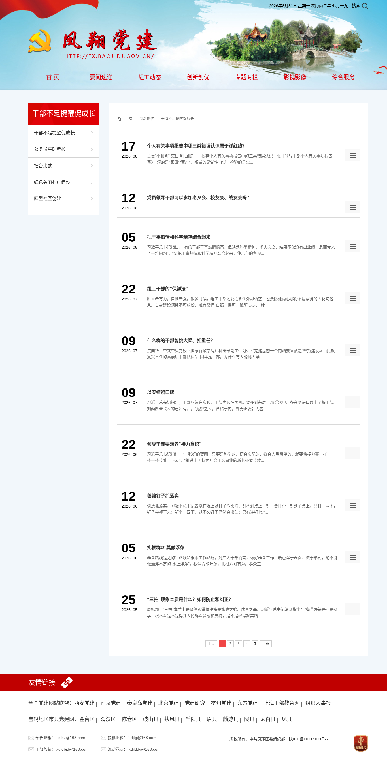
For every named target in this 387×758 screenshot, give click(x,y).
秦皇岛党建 (139, 703)
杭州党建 (221, 703)
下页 (265, 644)
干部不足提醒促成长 (54, 132)
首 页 (52, 77)
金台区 (87, 719)
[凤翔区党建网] (93, 31)
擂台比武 (43, 165)
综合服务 (343, 77)
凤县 (287, 719)
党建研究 (195, 703)
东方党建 (247, 703)
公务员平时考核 (50, 149)
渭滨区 (108, 719)
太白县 (268, 719)
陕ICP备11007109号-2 (309, 739)
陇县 (249, 719)
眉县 (212, 719)
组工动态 (149, 77)
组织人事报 (318, 703)
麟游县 (230, 719)
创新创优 (198, 77)
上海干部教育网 (281, 703)
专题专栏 (246, 77)
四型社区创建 (47, 198)
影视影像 (295, 77)
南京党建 (111, 703)
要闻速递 (101, 77)
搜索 (356, 5)
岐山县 (150, 719)
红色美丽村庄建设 (52, 182)
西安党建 (84, 703)
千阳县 (193, 719)
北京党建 (168, 703)
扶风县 (172, 719)
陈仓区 (129, 719)
